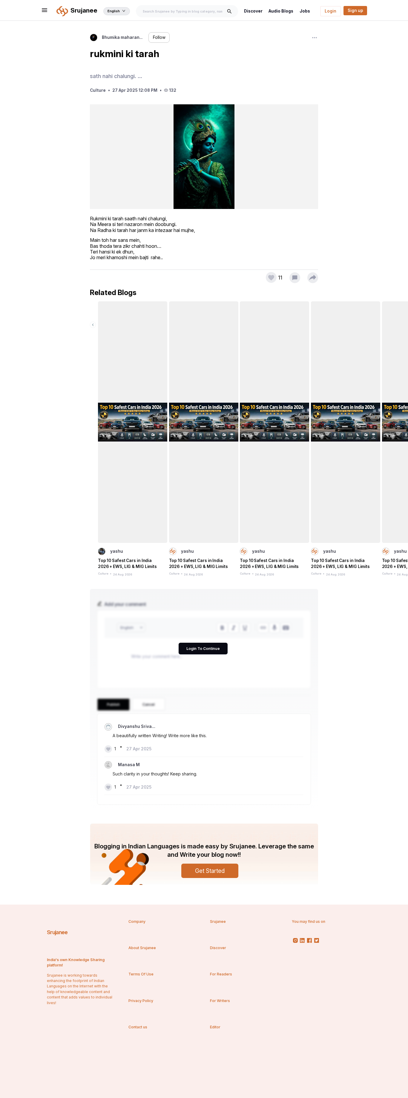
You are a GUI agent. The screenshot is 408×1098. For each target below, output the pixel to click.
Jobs (305, 11)
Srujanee (57, 932)
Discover (253, 11)
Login (330, 11)
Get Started (210, 870)
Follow (159, 37)
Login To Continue (203, 648)
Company (136, 921)
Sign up (355, 10)
